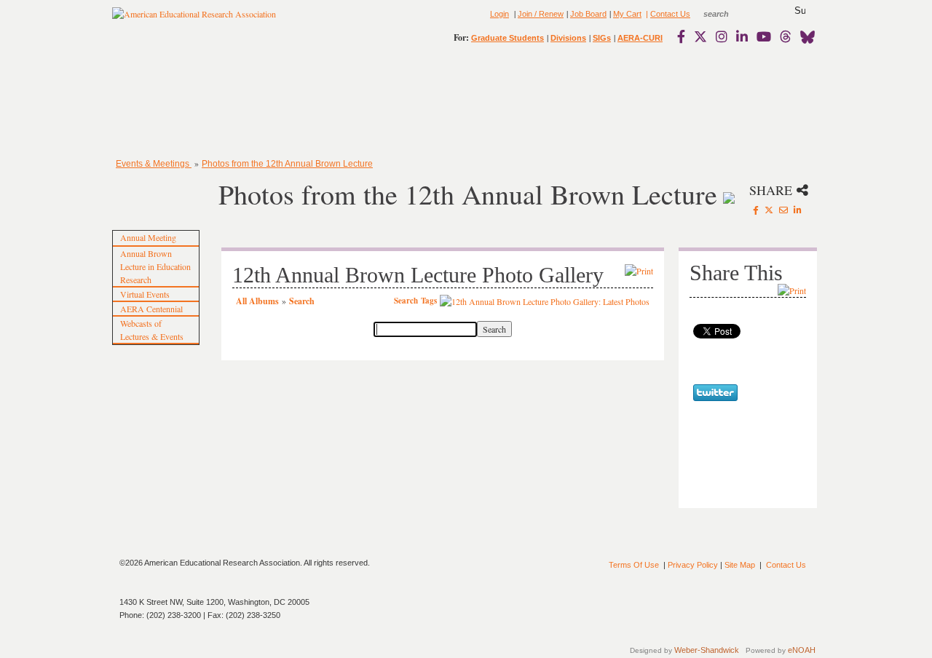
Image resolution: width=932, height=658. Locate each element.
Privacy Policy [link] (693, 564)
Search (302, 301)
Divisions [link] (568, 37)
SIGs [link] (602, 37)
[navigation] (154, 102)
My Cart (627, 13)
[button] (799, 11)
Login (499, 13)
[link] (684, 36)
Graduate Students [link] (507, 37)
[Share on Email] (783, 209)
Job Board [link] (588, 13)
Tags (429, 300)
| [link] (646, 13)
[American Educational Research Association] (194, 19)
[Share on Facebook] (756, 209)
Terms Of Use (634, 564)
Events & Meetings (153, 164)
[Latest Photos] (544, 300)
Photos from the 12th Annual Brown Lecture (287, 164)
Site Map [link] (739, 564)
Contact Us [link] (670, 13)
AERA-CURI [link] (640, 37)
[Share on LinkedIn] (798, 209)
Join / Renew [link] (541, 13)
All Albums (257, 301)
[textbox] (729, 14)
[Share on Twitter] (769, 209)
